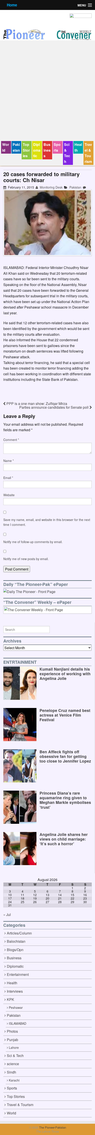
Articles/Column (19, 933)
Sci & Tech (67, 153)
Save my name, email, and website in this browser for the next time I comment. (46, 522)
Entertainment (18, 974)
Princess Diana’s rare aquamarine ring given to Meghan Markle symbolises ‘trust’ (65, 800)
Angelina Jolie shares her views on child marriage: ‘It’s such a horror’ (64, 839)
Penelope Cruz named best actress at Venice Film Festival (65, 715)
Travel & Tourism (88, 153)
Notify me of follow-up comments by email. (33, 542)
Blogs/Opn (15, 949)
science (13, 1063)
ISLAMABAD (17, 1023)
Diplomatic (36, 150)
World (5, 147)
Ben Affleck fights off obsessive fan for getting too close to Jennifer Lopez (65, 756)
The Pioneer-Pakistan (52, 1127)
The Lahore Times (47, 1131)
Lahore (14, 1047)
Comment (11, 439)
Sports (57, 147)
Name (8, 460)
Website (9, 495)
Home (12, 5)
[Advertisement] (47, 91)
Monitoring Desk (51, 187)
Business (47, 150)
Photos (12, 1031)
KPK (10, 999)
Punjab (12, 1039)
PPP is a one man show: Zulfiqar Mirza (36, 403)
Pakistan (16, 147)
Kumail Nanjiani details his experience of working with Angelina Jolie (65, 673)
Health (78, 147)
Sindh (11, 1072)
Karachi (14, 1080)
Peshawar (16, 1007)
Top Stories (26, 150)
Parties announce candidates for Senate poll (54, 407)
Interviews (15, 991)
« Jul (7, 914)
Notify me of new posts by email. (26, 559)
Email (8, 477)
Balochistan (16, 941)
